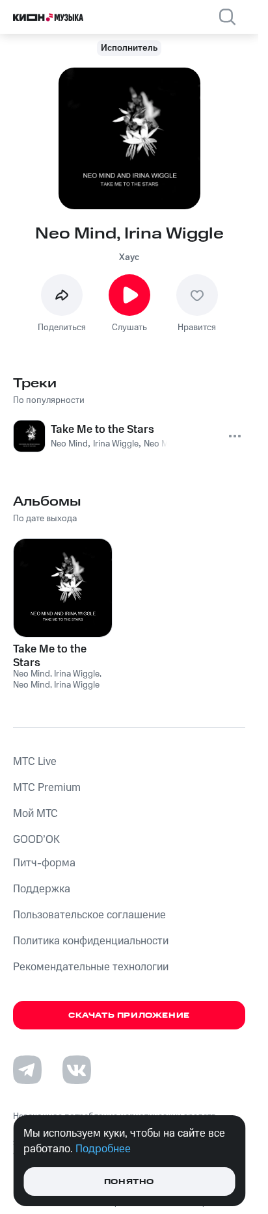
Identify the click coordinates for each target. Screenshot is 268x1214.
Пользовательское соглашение (89, 915)
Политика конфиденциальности (90, 941)
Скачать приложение (129, 1015)
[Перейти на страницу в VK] (76, 1069)
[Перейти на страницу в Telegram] (27, 1069)
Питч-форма (44, 863)
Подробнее (103, 1149)
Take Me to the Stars (50, 656)
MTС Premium (47, 787)
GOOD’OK (36, 839)
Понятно (129, 1181)
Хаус (129, 257)
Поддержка (41, 889)
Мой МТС (35, 813)
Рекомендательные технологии (90, 967)
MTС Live (35, 761)
